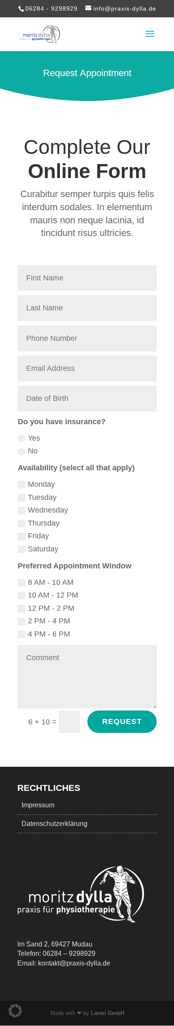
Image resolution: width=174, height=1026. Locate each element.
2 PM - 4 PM (49, 621)
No (33, 451)
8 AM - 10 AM (50, 582)
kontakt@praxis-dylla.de (74, 963)
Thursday (44, 523)
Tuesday (42, 497)
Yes (34, 438)
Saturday (43, 549)
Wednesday (48, 510)
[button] (15, 1011)
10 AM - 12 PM (53, 595)
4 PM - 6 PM (49, 634)
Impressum (38, 805)
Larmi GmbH (107, 1013)
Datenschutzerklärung (54, 823)
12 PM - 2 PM (51, 608)
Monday (41, 484)
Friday (38, 536)
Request (122, 721)
